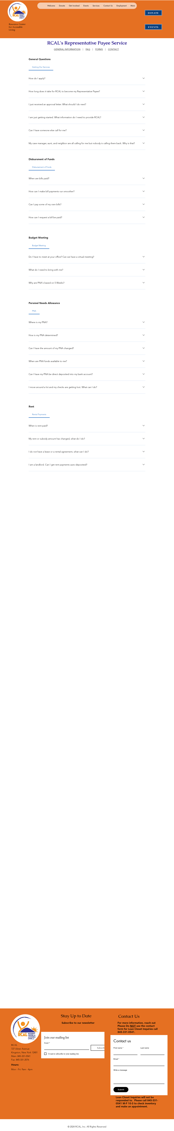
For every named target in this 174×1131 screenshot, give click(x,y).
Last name (144, 1048)
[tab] (42, 167)
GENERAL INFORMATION (67, 49)
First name (118, 1048)
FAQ (88, 49)
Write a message (120, 1070)
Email (47, 1043)
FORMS (99, 49)
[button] (62, 6)
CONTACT (113, 49)
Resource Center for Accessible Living (17, 27)
